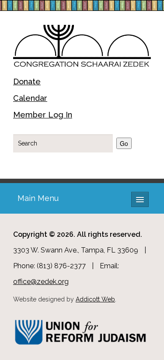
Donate (27, 81)
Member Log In (42, 114)
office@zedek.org (41, 281)
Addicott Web (95, 299)
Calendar (30, 98)
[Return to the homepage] (82, 44)
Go (124, 143)
